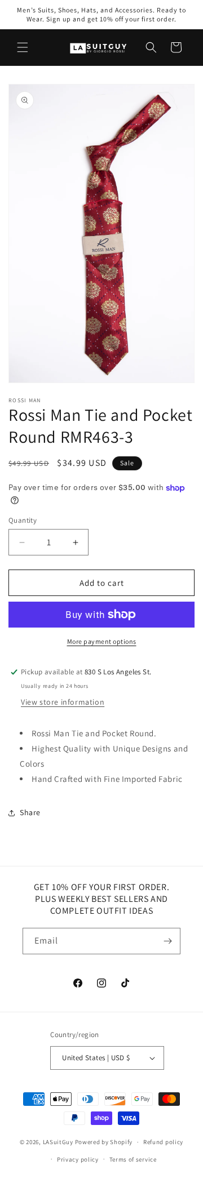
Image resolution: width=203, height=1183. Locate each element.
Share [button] (30, 812)
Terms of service (133, 1159)
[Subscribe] (167, 941)
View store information (62, 702)
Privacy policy (78, 1159)
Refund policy (163, 1142)
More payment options (101, 641)
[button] (22, 47)
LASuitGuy (58, 1142)
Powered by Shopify (104, 1142)
